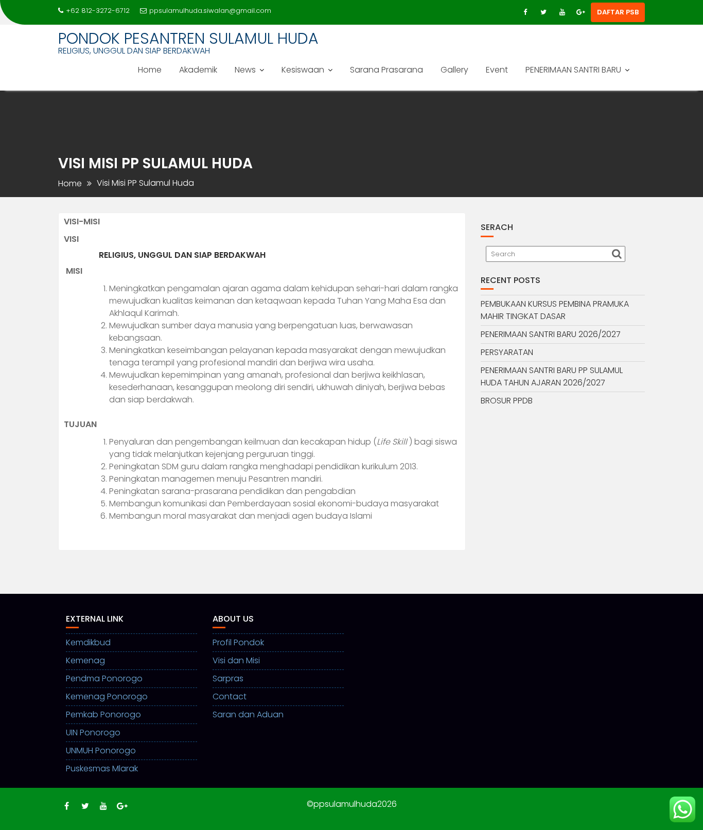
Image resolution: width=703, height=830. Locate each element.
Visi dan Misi (236, 660)
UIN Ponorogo (93, 732)
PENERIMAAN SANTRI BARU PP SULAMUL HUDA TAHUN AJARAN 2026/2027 (552, 376)
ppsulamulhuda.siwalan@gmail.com (210, 10)
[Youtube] (562, 12)
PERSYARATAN (507, 352)
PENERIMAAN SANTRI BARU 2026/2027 (551, 334)
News (245, 70)
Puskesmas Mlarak (102, 768)
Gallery (454, 70)
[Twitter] (543, 12)
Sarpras (228, 678)
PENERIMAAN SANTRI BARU (573, 70)
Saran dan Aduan (248, 714)
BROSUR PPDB (507, 401)
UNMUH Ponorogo (101, 750)
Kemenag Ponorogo (107, 696)
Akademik (198, 70)
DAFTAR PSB (618, 12)
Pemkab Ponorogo (103, 714)
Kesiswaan (303, 70)
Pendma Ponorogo (104, 678)
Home (150, 70)
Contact (230, 696)
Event (497, 70)
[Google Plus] (580, 12)
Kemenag (85, 660)
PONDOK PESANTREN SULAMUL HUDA (188, 38)
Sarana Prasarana (386, 70)
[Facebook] (525, 12)
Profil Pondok (238, 642)
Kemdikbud (88, 642)
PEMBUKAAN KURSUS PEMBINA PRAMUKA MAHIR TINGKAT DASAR (555, 310)
